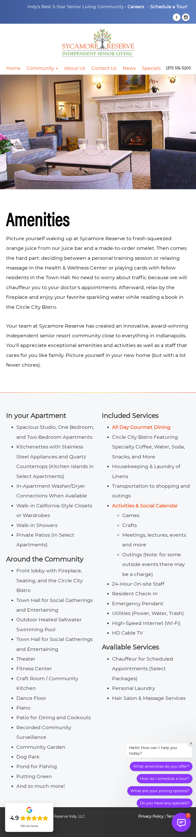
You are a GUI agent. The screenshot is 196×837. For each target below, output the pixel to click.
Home (13, 68)
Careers (136, 6)
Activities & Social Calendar (145, 506)
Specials (151, 68)
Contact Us (104, 68)
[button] (181, 822)
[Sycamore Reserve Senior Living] (98, 43)
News (129, 68)
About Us (74, 68)
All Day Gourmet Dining (141, 427)
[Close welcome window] (191, 743)
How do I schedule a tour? (164, 778)
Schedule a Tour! (168, 6)
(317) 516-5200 (178, 68)
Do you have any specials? (164, 803)
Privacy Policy (151, 816)
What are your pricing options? (159, 790)
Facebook (176, 17)
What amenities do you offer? (161, 766)
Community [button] (41, 68)
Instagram (186, 17)
